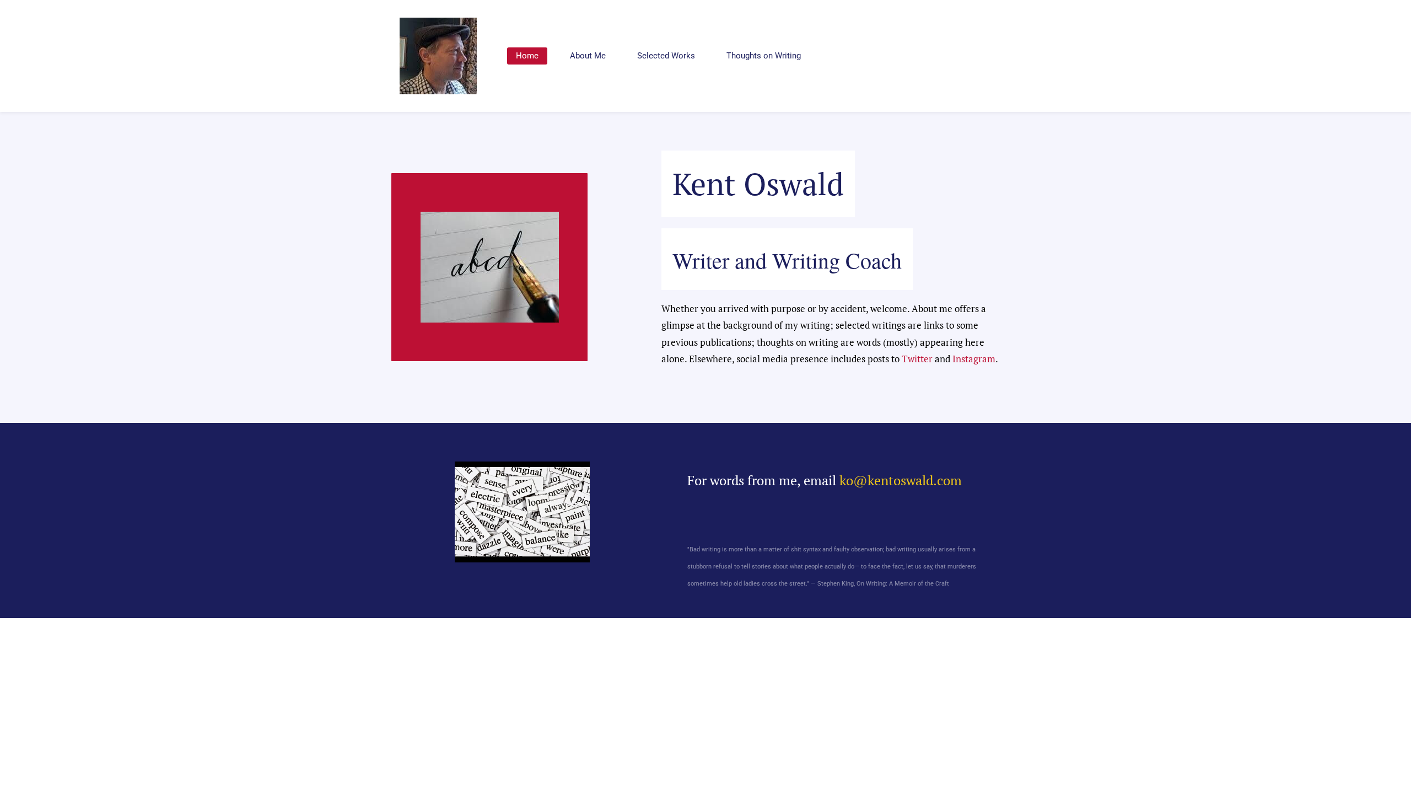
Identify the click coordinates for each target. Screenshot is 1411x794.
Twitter (917, 358)
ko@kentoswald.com (900, 480)
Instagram (973, 358)
